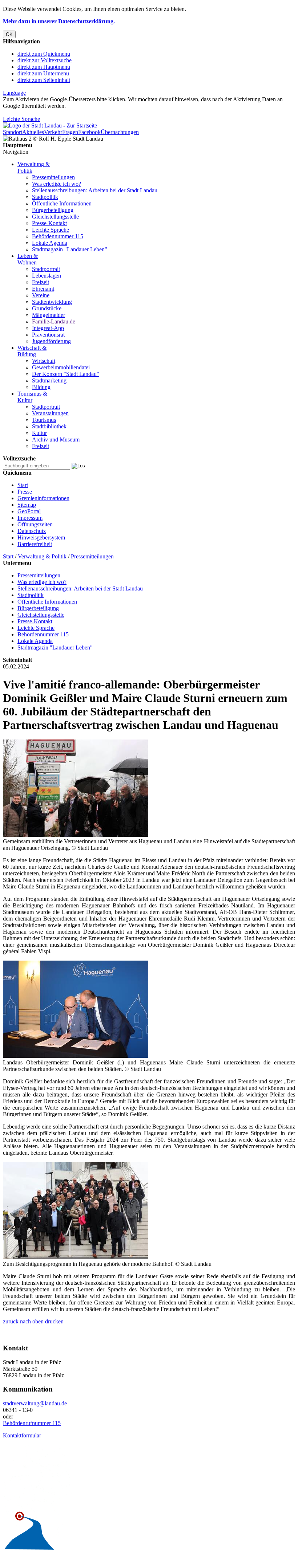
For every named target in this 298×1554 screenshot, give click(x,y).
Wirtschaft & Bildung (32, 351)
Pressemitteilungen (53, 177)
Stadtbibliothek (49, 426)
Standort (12, 132)
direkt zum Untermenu (43, 73)
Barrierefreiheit (34, 544)
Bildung (41, 387)
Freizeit (40, 282)
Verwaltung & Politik (42, 556)
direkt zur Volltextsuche (44, 60)
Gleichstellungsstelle (55, 216)
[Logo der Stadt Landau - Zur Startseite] (50, 125)
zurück (11, 1321)
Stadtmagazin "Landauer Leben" (69, 249)
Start (22, 485)
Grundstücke (46, 308)
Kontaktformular (22, 1435)
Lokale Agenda (49, 243)
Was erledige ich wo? (56, 184)
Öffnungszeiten (35, 524)
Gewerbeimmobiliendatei (61, 367)
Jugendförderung (51, 341)
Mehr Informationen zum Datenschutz (46, 112)
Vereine (40, 295)
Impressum (30, 518)
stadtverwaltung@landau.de (35, 1403)
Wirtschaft (43, 361)
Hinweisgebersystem (41, 537)
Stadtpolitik (45, 197)
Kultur (39, 433)
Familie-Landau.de (53, 321)
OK (9, 34)
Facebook (89, 132)
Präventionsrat (48, 334)
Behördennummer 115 (57, 236)
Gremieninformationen (43, 498)
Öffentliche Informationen (62, 203)
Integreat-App (48, 328)
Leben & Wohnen (27, 259)
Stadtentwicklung (52, 302)
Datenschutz (31, 531)
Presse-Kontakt (49, 223)
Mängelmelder (48, 315)
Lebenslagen (46, 275)
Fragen (70, 132)
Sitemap (26, 505)
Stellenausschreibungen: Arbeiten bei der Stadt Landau (94, 190)
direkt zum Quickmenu (43, 54)
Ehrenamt (43, 289)
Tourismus (44, 420)
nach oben (31, 1321)
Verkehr (53, 132)
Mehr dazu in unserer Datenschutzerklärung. (59, 21)
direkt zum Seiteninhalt (43, 80)
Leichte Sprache (21, 119)
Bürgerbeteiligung (52, 210)
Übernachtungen (120, 132)
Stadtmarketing (49, 380)
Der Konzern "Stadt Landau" (65, 374)
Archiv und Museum (56, 439)
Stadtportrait (46, 269)
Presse (24, 491)
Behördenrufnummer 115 (32, 1423)
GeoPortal (29, 511)
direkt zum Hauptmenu (43, 67)
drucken (54, 1321)
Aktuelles (33, 132)
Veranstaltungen (50, 413)
